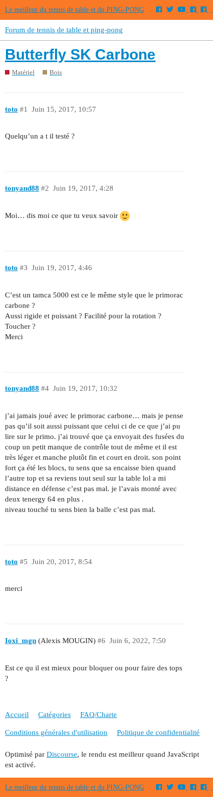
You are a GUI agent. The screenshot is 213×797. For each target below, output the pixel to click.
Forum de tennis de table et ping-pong (64, 30)
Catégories (54, 715)
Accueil (17, 715)
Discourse (62, 754)
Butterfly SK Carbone (80, 54)
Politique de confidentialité (158, 732)
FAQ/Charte (98, 715)
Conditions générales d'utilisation (56, 732)
